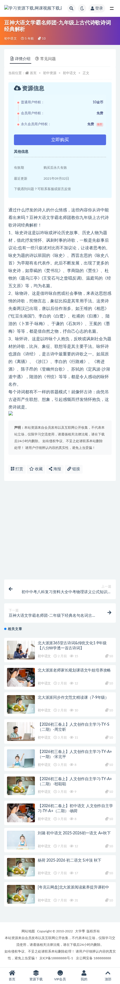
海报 (56, 469)
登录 (99, 8)
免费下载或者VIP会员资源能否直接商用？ (50, 498)
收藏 (38, 469)
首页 (33, 73)
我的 (84, 979)
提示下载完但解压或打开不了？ (41, 516)
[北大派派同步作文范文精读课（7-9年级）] (21, 704)
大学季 (80, 931)
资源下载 (36, 979)
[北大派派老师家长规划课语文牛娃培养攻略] (21, 677)
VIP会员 (60, 979)
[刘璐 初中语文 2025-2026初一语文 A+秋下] (21, 840)
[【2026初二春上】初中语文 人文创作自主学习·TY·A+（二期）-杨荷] (21, 812)
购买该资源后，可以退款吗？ (39, 570)
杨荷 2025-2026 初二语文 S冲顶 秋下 (69, 860)
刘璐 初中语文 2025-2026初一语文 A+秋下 (74, 833)
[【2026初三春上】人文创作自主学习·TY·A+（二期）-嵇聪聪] (21, 786)
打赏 (18, 469)
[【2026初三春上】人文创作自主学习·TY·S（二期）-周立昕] (21, 731)
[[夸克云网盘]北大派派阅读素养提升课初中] (21, 894)
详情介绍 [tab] (22, 59)
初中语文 (10, 38)
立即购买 (60, 140)
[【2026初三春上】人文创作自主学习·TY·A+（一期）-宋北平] (21, 758)
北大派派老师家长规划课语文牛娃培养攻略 (74, 670)
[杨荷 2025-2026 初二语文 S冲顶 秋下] (21, 867)
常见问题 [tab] (48, 59)
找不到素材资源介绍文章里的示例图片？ (49, 534)
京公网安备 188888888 (93, 958)
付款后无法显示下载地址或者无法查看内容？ (53, 552)
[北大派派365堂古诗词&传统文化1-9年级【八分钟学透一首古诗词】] (21, 650)
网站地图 (28, 931)
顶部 (108, 979)
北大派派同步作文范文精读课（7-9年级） (73, 698)
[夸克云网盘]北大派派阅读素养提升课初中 (73, 887)
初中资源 (49, 73)
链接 (75, 469)
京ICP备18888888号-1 (56, 958)
